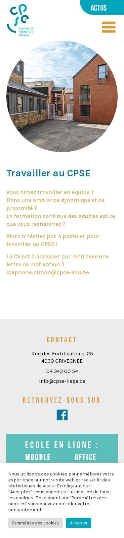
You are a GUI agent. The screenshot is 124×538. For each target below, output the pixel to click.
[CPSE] (20, 20)
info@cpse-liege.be (62, 381)
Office (86, 457)
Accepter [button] (78, 522)
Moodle (38, 457)
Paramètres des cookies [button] (35, 522)
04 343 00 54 (62, 371)
